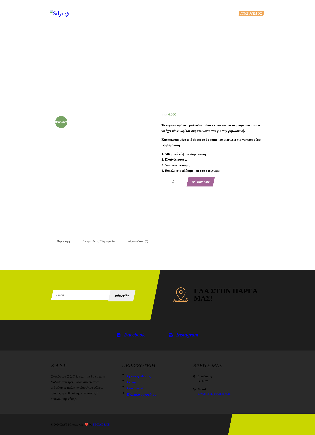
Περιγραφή (63, 241)
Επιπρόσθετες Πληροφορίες (99, 241)
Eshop (131, 382)
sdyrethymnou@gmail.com (214, 393)
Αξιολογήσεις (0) (138, 241)
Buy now (203, 181)
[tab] (63, 241)
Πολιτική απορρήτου (141, 394)
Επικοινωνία (136, 388)
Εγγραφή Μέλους (139, 376)
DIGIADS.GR (101, 424)
